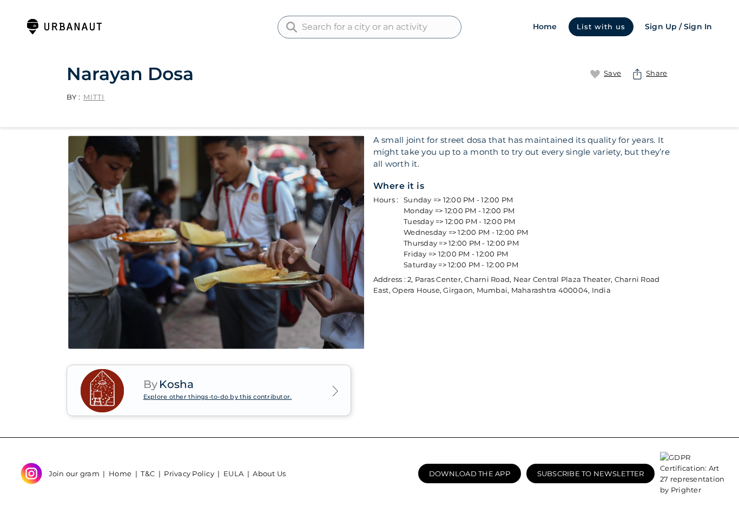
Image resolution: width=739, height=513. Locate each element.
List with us (601, 26)
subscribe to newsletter (590, 473)
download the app (469, 473)
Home (545, 26)
